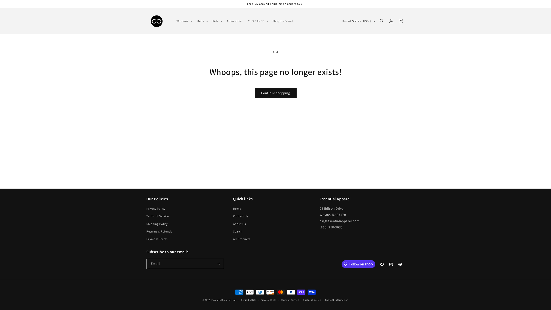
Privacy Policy (155, 209)
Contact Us (240, 216)
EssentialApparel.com (223, 300)
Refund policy (248, 299)
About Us (239, 224)
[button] (184, 21)
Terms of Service (157, 216)
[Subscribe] (219, 264)
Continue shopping (275, 93)
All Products (241, 239)
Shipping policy (312, 299)
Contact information (336, 299)
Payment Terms (157, 239)
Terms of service (290, 299)
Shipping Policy (157, 224)
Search (238, 231)
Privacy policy (269, 299)
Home (237, 209)
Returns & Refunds (159, 231)
